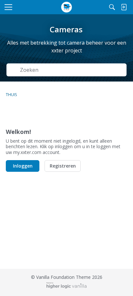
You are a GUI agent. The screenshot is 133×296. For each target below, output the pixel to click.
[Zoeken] (112, 7)
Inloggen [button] (23, 166)
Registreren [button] (63, 166)
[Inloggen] (123, 7)
